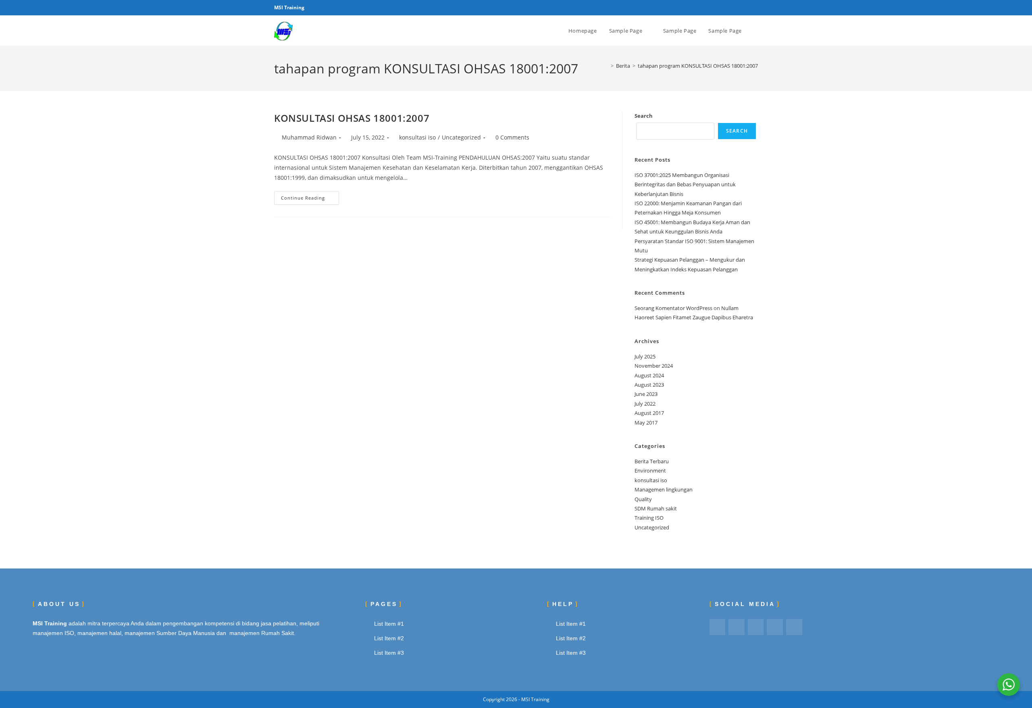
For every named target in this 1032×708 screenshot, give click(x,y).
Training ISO (649, 517)
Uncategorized (461, 137)
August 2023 (649, 384)
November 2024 (654, 365)
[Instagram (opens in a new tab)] (746, 8)
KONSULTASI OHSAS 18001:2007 (351, 118)
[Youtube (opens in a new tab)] (754, 8)
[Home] (606, 65)
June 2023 (646, 394)
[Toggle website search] (756, 31)
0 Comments (512, 137)
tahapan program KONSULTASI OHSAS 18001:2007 (698, 65)
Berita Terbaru (652, 461)
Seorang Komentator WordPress (673, 308)
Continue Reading (310, 196)
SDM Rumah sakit (656, 508)
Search (644, 115)
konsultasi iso (417, 137)
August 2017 (649, 412)
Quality (643, 499)
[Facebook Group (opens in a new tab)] (737, 8)
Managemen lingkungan (664, 489)
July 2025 (645, 356)
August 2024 (649, 375)
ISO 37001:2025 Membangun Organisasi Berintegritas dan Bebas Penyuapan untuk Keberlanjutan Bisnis (685, 184)
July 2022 (645, 403)
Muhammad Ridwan (309, 137)
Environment (650, 470)
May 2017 (646, 422)
